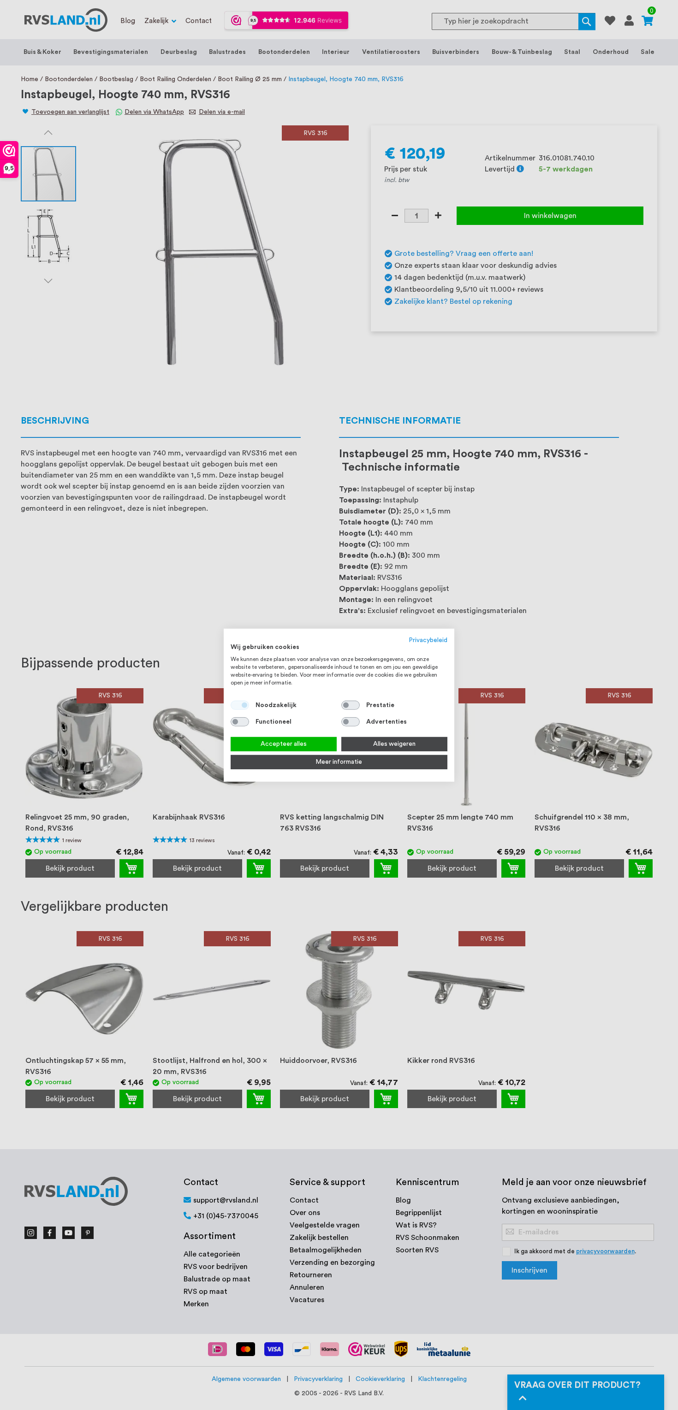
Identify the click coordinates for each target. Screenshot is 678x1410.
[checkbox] (350, 705)
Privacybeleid (428, 640)
